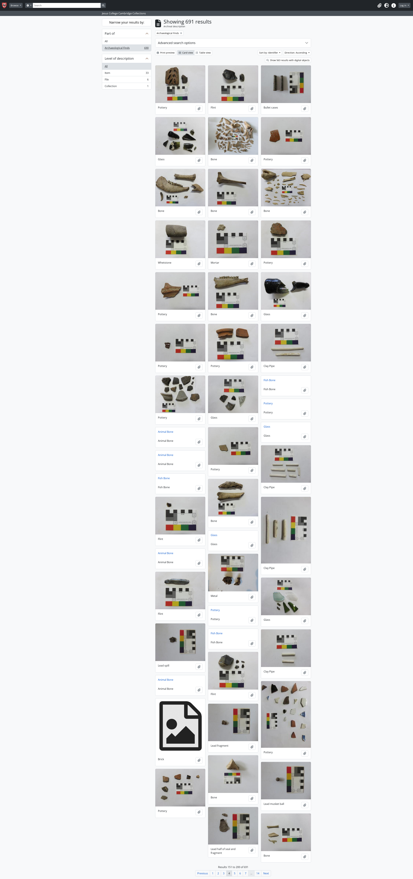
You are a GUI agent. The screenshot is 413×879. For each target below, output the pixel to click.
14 (257, 873)
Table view (205, 52)
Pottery (268, 403)
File (127, 80)
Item (127, 73)
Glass (267, 426)
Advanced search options (177, 43)
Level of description (119, 58)
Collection (127, 86)
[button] (379, 5)
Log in (403, 5)
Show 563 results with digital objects (289, 60)
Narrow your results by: (126, 22)
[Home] (5, 5)
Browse (15, 5)
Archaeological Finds (127, 48)
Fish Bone (269, 380)
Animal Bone (165, 432)
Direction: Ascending (296, 52)
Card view (187, 52)
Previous (202, 873)
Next (266, 873)
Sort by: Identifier (269, 52)
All (106, 41)
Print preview (167, 52)
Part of (110, 33)
